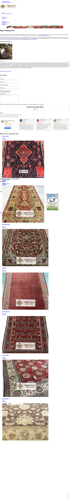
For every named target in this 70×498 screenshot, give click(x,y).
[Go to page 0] (42, 131)
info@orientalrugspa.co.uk (6, 2)
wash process (5, 37)
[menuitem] (36, 1)
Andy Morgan (59, 119)
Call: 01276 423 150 (5, 1)
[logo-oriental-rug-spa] (8, 8)
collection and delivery (45, 35)
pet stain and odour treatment (17, 38)
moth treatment (25, 38)
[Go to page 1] (43, 131)
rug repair (44, 34)
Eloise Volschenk (26, 119)
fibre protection (34, 38)
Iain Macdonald (43, 119)
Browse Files (35, 109)
